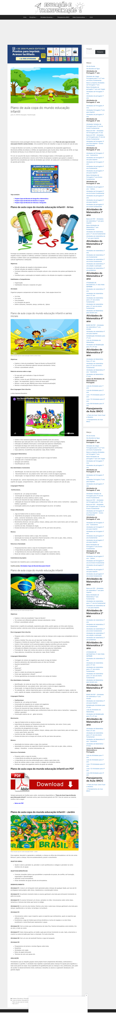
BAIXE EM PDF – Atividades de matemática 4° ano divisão (95, 327)
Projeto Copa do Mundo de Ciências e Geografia (30, 202)
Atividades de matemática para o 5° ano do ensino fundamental (94, 365)
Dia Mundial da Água (93, 68)
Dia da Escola (90, 66)
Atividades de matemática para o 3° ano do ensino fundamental (94, 306)
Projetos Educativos (17, 998)
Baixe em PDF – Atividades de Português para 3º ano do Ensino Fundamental (95, 137)
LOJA (91, 17)
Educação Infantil (28, 998)
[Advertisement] (58, 31)
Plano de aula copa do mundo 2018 (21, 1002)
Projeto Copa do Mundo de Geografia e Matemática (31, 198)
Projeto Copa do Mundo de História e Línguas (30, 200)
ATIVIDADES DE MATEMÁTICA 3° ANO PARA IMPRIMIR (95, 284)
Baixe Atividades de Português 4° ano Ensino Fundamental (94, 177)
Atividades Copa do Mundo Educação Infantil (35, 566)
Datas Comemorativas (79, 17)
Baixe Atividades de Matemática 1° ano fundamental (92, 227)
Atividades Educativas (46, 17)
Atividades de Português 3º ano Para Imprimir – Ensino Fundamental (95, 143)
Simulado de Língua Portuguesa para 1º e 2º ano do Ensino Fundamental (95, 78)
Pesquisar (100, 52)
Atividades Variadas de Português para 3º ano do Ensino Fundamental (94, 126)
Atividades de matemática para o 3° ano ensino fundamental (94, 300)
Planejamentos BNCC (63, 17)
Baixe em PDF (19, 803)
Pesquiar (89, 49)
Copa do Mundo (16, 1000)
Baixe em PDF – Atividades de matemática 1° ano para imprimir (95, 221)
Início (24, 17)
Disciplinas (33, 17)
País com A (15, 1003)
